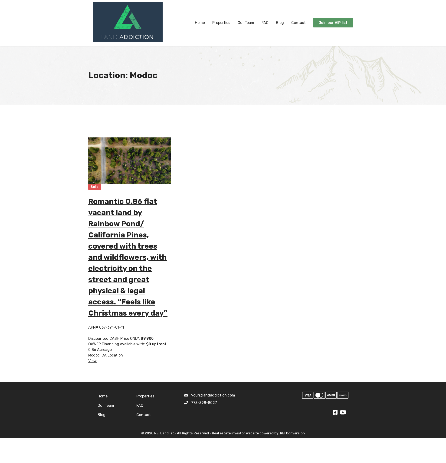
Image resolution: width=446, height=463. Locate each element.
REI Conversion (292, 433)
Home (200, 22)
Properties (221, 22)
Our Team (246, 22)
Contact (298, 22)
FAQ (265, 22)
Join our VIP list (333, 22)
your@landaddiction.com (213, 395)
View (92, 361)
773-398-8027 (204, 402)
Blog (280, 22)
